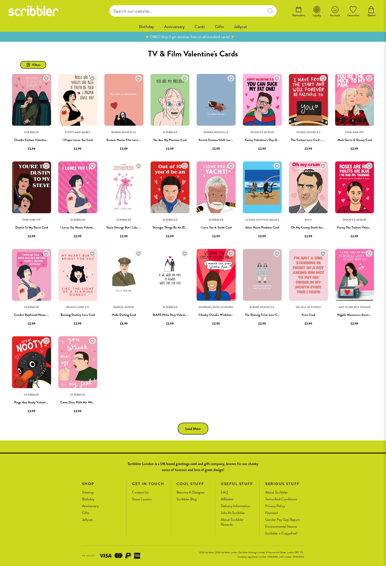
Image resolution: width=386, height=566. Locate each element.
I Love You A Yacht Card (216, 227)
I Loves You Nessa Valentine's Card (82, 227)
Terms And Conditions (281, 499)
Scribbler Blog (187, 499)
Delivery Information (235, 506)
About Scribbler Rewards (232, 522)
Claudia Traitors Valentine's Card (35, 140)
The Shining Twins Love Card (263, 314)
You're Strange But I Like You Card (128, 227)
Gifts (219, 26)
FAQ (224, 492)
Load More (193, 428)
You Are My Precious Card (170, 140)
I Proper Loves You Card (78, 140)
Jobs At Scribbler (233, 512)
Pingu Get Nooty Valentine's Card (35, 402)
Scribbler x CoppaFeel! (281, 533)
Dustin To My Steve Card (31, 227)
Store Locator (142, 499)
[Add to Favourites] (46, 78)
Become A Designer (191, 492)
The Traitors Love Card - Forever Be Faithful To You (323, 140)
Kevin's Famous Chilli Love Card (219, 140)
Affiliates (227, 499)
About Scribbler (276, 492)
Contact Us (140, 492)
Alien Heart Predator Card (262, 227)
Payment (271, 512)
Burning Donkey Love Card (78, 314)
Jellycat (240, 26)
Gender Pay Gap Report (282, 519)
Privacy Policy (275, 506)
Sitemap (88, 492)
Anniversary (174, 26)
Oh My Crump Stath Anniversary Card (316, 227)
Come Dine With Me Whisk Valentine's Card (88, 402)
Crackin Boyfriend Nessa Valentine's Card (40, 314)
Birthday (146, 26)
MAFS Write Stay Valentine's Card (175, 314)
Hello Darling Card (124, 314)
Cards (200, 26)
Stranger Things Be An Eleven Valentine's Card (182, 227)
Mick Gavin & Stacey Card (354, 140)
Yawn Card (308, 314)
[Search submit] (270, 11)
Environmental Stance (281, 526)
